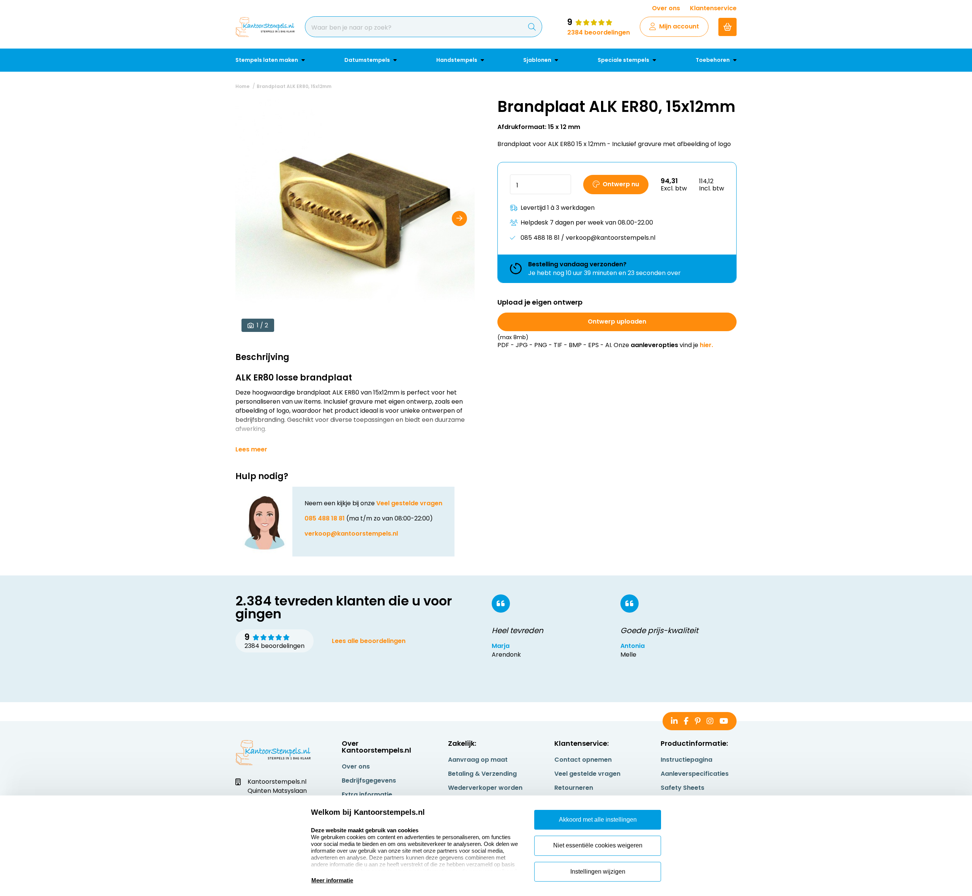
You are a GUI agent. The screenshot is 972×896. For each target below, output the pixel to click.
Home (242, 86)
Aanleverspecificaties (695, 773)
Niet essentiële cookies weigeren (597, 845)
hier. (706, 345)
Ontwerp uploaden (617, 321)
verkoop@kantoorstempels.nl (351, 533)
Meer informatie (332, 880)
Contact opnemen (583, 759)
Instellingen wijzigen (597, 871)
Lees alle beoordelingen (369, 640)
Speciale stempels (624, 60)
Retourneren (573, 787)
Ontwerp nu (621, 184)
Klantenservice (713, 8)
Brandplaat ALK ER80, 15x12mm (294, 86)
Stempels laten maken (267, 60)
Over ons (666, 8)
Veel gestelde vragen (409, 503)
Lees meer (251, 449)
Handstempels (457, 60)
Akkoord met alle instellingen (598, 819)
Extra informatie (367, 794)
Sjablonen (537, 60)
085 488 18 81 (325, 518)
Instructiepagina (686, 759)
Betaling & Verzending (482, 773)
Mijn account (679, 26)
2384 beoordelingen (598, 32)
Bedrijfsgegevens (369, 780)
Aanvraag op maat (478, 759)
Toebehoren (713, 60)
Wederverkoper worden (485, 787)
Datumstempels (367, 60)
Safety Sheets (682, 787)
